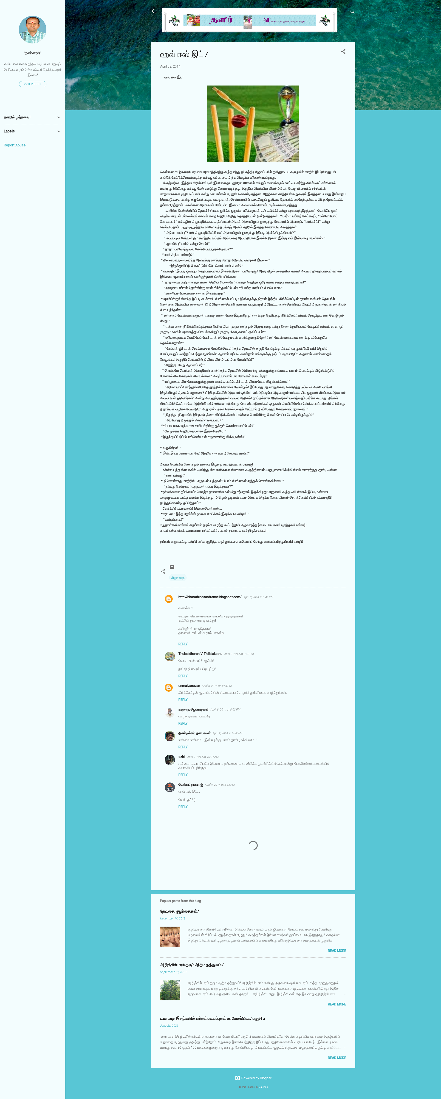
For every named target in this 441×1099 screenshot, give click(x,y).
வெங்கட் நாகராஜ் (190, 784)
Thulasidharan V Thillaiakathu (200, 654)
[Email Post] (172, 568)
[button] (343, 52)
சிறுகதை (177, 578)
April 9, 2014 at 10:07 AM (203, 757)
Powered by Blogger (255, 1078)
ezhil (181, 757)
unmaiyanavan (189, 686)
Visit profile (33, 84)
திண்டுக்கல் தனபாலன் (194, 733)
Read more (337, 951)
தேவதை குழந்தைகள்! (179, 911)
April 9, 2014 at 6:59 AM (227, 733)
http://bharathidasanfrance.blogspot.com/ (210, 597)
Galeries (263, 1086)
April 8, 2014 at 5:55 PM (217, 686)
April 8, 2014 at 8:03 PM (225, 709)
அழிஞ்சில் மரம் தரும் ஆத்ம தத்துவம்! (191, 965)
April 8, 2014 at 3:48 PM (239, 654)
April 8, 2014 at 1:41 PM (258, 597)
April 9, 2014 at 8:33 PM (220, 784)
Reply (183, 644)
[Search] (352, 13)
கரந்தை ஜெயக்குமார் (193, 709)
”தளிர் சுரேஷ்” (32, 53)
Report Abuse (15, 145)
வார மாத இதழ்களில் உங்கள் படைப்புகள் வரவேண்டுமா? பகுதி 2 (212, 1018)
